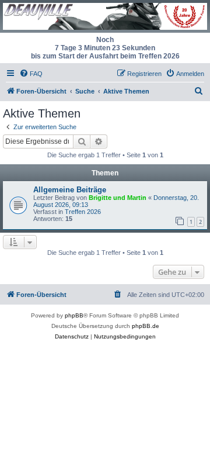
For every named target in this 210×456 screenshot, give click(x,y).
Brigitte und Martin (117, 197)
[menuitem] (31, 74)
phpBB (74, 315)
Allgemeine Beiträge (69, 189)
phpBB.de (145, 326)
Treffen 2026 (83, 211)
